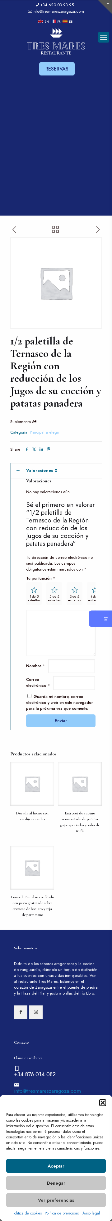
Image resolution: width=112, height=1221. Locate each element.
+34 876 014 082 (35, 1074)
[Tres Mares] (56, 42)
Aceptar (56, 1166)
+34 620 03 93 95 (57, 5)
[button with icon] (20, 1012)
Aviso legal (91, 1213)
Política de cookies (27, 1213)
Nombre (35, 666)
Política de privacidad (62, 1213)
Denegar (56, 1183)
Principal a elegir (44, 432)
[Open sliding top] (105, 7)
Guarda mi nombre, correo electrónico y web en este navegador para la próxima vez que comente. (59, 702)
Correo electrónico (38, 682)
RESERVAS (56, 68)
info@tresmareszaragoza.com (58, 11)
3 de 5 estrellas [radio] (74, 598)
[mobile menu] (103, 37)
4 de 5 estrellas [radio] (94, 598)
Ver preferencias (56, 1200)
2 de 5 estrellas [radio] (54, 598)
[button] (103, 1103)
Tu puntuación (40, 578)
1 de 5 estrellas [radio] (34, 598)
